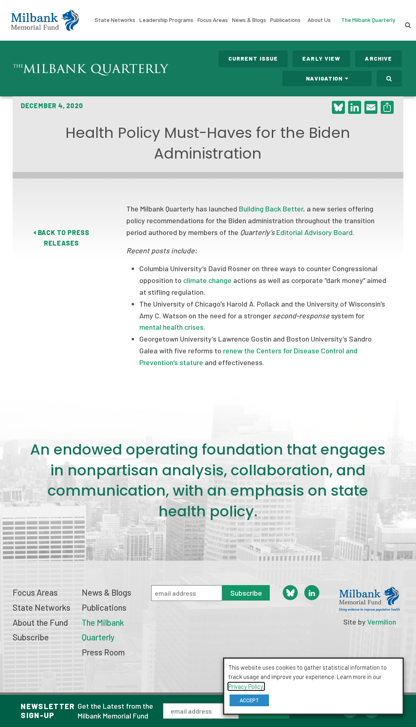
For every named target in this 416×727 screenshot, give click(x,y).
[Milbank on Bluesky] (290, 592)
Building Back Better (271, 208)
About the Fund (40, 622)
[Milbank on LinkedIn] (311, 592)
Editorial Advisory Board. (315, 232)
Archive (378, 58)
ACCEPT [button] (249, 700)
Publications (285, 19)
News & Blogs (249, 19)
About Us (319, 19)
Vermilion (381, 621)
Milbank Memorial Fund (44, 20)
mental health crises (171, 326)
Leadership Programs (166, 19)
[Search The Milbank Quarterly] (389, 78)
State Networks (115, 19)
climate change (207, 280)
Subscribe (31, 637)
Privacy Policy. (246, 686)
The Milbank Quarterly (368, 19)
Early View (321, 58)
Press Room (103, 652)
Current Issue (253, 58)
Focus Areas (212, 19)
